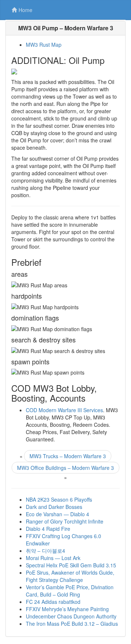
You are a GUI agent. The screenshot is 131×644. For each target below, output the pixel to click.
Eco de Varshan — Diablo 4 (57, 514)
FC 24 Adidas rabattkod (53, 601)
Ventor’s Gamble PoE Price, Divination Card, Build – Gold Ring (70, 590)
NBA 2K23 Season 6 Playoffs (59, 499)
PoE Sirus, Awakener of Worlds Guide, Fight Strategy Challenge (70, 576)
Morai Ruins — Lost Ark (53, 557)
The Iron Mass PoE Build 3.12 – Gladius (72, 623)
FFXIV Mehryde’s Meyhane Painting (67, 609)
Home (25, 10)
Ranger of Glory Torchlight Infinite (64, 521)
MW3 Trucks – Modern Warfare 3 (67, 456)
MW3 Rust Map (43, 44)
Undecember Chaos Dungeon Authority (71, 616)
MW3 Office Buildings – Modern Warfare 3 (65, 467)
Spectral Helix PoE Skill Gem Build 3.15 (71, 565)
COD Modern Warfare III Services (64, 410)
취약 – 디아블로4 (45, 550)
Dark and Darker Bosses (54, 506)
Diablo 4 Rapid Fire (48, 528)
